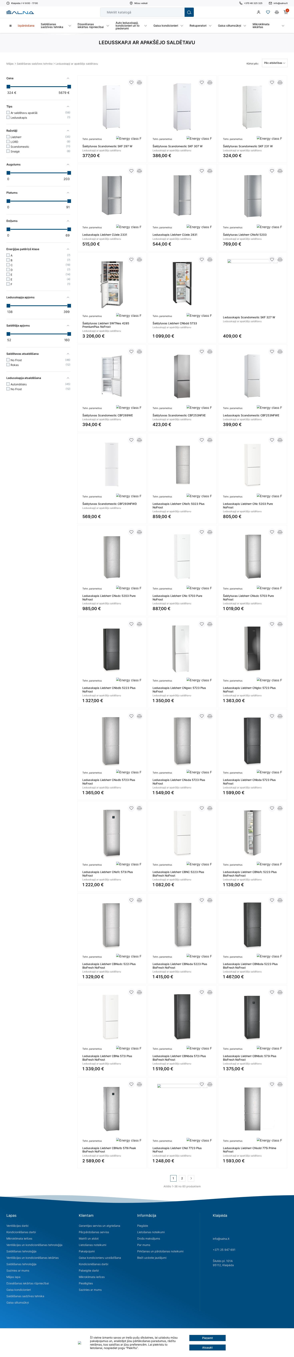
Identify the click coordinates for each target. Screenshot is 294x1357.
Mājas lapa (13, 1277)
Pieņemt (207, 1338)
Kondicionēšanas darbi (21, 1232)
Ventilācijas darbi (17, 1225)
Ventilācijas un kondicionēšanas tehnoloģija (34, 1245)
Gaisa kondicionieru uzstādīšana (100, 1257)
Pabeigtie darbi (89, 1270)
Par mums (143, 1245)
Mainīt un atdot (89, 1238)
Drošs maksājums (148, 1238)
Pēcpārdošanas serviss (94, 1232)
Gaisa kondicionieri (18, 1289)
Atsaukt (207, 1347)
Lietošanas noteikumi (92, 1245)
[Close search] (178, 12)
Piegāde (142, 1225)
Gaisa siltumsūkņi (17, 1302)
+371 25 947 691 (224, 1249)
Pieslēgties (86, 1283)
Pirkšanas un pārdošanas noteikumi (160, 1251)
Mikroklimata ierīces (19, 1238)
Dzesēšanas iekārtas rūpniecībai (27, 1283)
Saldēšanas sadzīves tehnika (34, 63)
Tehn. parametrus (92, 138)
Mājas (10, 63)
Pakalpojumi (87, 1251)
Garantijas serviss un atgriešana (99, 1225)
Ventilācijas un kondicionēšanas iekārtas (32, 1257)
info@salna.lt (221, 1238)
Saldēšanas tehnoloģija (21, 1251)
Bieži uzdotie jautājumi (151, 1257)
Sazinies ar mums (17, 1270)
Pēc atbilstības (273, 62)
